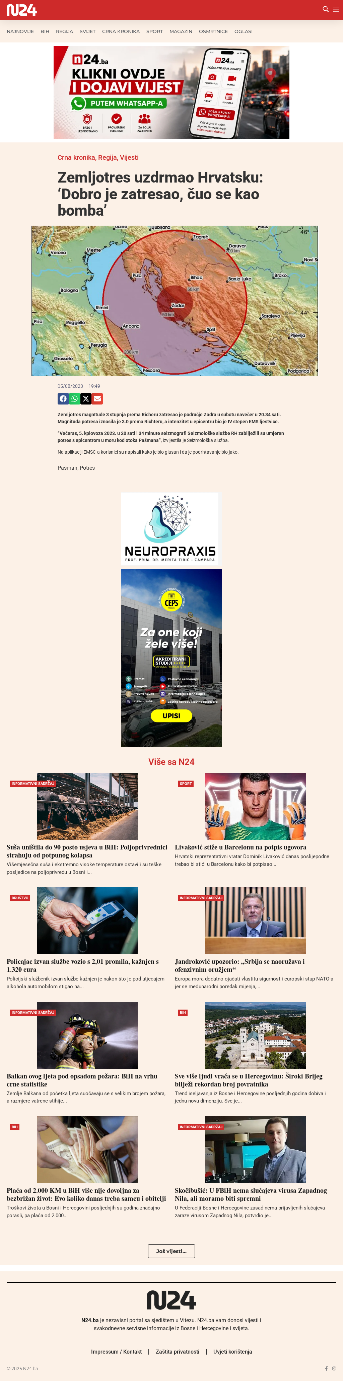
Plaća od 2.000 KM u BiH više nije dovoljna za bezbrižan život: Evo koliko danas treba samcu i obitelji (86, 1194)
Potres (87, 468)
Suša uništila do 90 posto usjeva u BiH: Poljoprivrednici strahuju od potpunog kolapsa (87, 851)
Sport (154, 31)
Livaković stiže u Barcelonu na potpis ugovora (240, 847)
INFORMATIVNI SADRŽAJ (33, 784)
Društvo (20, 898)
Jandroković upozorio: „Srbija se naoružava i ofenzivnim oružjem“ (240, 965)
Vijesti (129, 157)
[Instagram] (334, 1368)
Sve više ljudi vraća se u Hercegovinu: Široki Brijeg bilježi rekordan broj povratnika (249, 1080)
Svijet (87, 31)
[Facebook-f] (326, 1368)
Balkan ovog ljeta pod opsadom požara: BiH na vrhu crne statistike (82, 1080)
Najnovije (20, 31)
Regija (64, 31)
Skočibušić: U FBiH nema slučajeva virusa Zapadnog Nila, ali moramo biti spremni (251, 1194)
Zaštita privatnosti (177, 1352)
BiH (45, 31)
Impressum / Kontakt (116, 1352)
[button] (63, 399)
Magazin (180, 31)
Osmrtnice (213, 31)
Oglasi (243, 31)
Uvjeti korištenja (232, 1352)
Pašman (67, 468)
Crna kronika (121, 31)
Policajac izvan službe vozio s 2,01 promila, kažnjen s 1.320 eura (83, 965)
